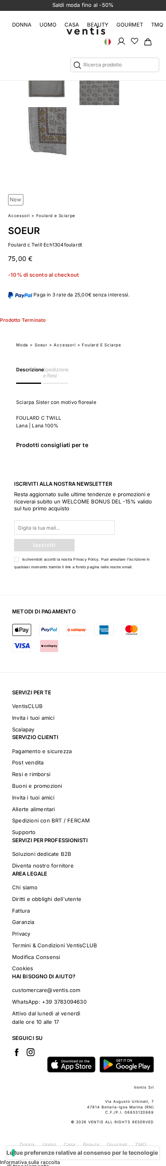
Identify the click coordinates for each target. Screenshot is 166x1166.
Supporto (24, 832)
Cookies (22, 968)
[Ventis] (85, 30)
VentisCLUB (27, 706)
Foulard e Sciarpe (56, 215)
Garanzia (23, 922)
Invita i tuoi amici (33, 718)
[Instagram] (30, 1052)
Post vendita (28, 762)
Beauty (97, 24)
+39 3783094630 (64, 1001)
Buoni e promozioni (37, 786)
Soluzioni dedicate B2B (41, 854)
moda (22, 344)
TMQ (157, 24)
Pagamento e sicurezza (42, 751)
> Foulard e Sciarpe (99, 344)
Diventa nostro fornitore (43, 865)
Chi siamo (24, 887)
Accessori (19, 215)
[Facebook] (16, 1052)
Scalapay (23, 729)
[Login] (121, 40)
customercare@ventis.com (46, 990)
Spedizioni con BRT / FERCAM (51, 820)
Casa (71, 24)
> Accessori (62, 344)
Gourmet (129, 24)
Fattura (21, 910)
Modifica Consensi (36, 957)
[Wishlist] (134, 40)
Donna (21, 24)
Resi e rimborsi (31, 774)
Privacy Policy (85, 559)
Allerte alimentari (33, 809)
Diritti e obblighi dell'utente (46, 899)
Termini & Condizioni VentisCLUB (54, 945)
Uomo (47, 24)
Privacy (21, 933)
